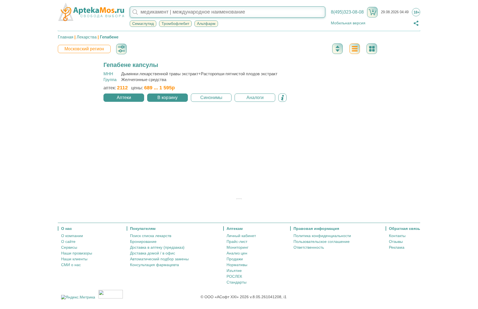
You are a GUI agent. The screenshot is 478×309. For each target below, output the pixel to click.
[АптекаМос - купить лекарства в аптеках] (91, 12)
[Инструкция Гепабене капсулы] (282, 98)
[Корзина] (372, 12)
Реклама (396, 247)
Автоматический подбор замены (159, 259)
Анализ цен (237, 253)
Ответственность (308, 247)
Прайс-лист (237, 241)
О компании (72, 235)
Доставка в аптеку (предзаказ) (157, 247)
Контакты (397, 235)
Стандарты (236, 282)
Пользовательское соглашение (321, 241)
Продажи (235, 259)
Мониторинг (237, 247)
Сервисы (69, 247)
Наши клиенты (74, 259)
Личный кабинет (241, 235)
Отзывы (396, 241)
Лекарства (87, 37)
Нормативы (237, 265)
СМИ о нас (71, 265)
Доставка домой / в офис (152, 253)
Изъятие (234, 270)
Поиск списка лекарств (150, 235)
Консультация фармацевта (154, 265)
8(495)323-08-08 (347, 12)
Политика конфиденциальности (322, 235)
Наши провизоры (76, 253)
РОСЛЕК (234, 276)
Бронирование (143, 241)
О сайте (68, 241)
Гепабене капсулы (130, 64)
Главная (65, 37)
